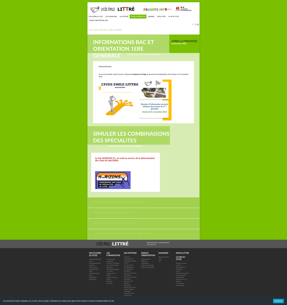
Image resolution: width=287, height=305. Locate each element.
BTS (160, 261)
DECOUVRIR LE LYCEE (96, 16)
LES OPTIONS (124, 16)
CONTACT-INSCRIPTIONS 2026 (98, 20)
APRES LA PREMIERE (147, 267)
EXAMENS (151, 16)
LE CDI (178, 271)
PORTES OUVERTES (182, 273)
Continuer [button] (278, 301)
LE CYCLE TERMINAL (113, 263)
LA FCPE (178, 265)
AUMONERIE (180, 285)
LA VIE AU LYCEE (173, 16)
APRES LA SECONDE (147, 265)
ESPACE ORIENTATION (138, 16)
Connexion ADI (198, 24)
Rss (196, 24)
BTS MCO (110, 283)
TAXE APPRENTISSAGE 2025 (94, 273)
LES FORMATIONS (111, 16)
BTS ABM (109, 281)
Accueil (91, 30)
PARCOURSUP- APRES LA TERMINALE (146, 261)
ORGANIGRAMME (94, 263)
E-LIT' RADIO (180, 283)
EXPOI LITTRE (161, 16)
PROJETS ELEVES (181, 263)
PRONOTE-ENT (94, 269)
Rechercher (193, 24)
